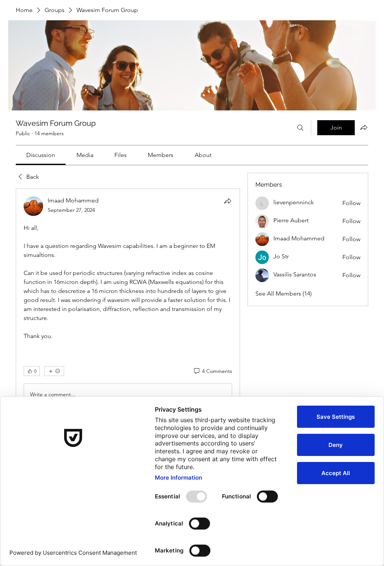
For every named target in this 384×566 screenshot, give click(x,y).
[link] (40, 154)
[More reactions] (54, 371)
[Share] (227, 200)
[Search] (300, 127)
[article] (128, 370)
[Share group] (363, 127)
